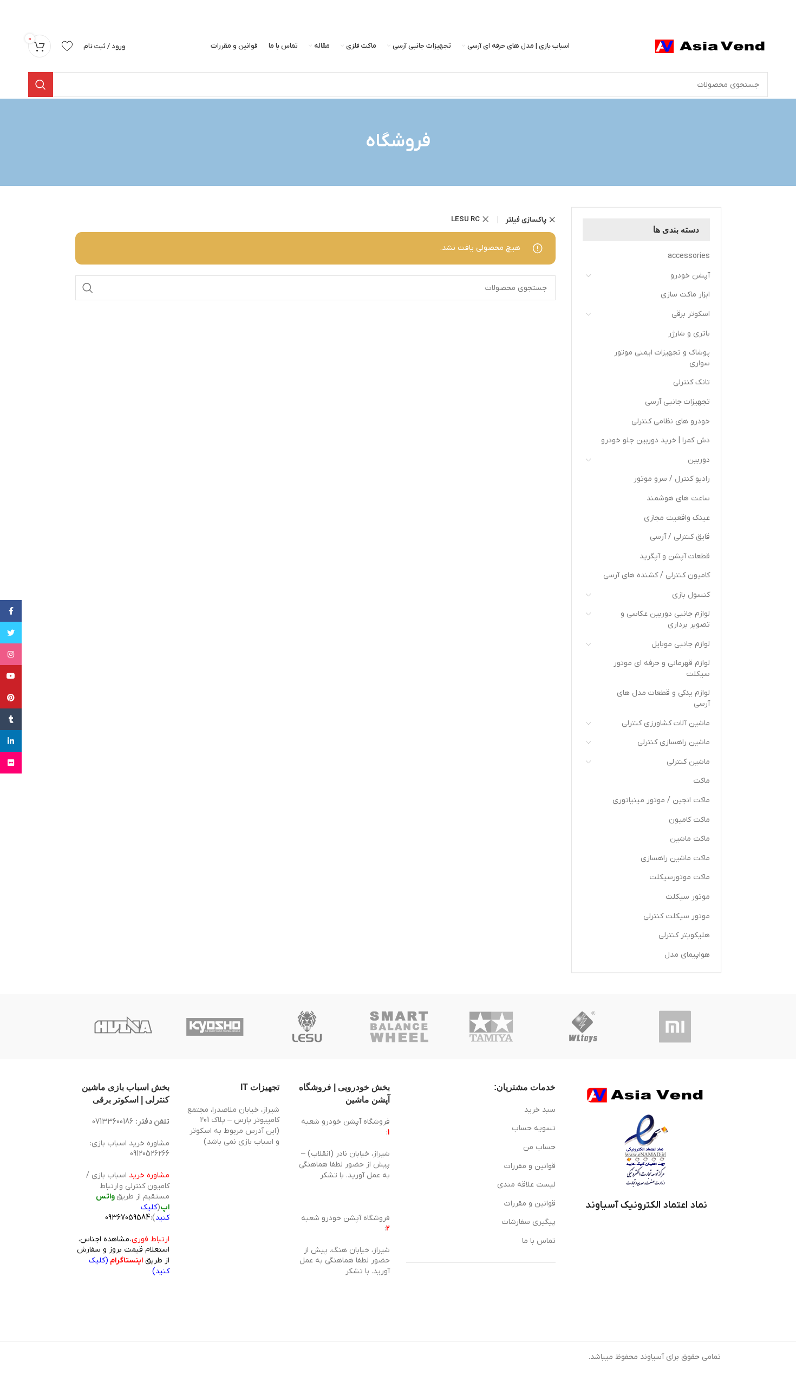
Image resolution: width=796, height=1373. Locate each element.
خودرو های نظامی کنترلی (670, 421)
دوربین (699, 460)
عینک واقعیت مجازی (677, 518)
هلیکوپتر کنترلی (684, 935)
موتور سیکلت (687, 897)
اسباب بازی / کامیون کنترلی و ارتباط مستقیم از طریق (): (127, 1196)
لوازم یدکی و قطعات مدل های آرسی (663, 698)
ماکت (701, 781)
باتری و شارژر (689, 333)
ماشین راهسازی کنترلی (673, 742)
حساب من (539, 1147)
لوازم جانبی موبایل (680, 644)
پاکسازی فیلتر (526, 219)
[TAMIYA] (491, 1027)
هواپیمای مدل (687, 955)
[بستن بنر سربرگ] (13, 11)
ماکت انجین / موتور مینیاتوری (661, 800)
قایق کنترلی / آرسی (680, 537)
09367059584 (127, 1218)
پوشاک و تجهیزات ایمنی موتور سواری (662, 358)
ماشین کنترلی (688, 762)
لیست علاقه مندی (526, 1184)
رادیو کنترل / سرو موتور (672, 479)
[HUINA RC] (123, 1027)
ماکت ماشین (690, 839)
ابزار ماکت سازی (685, 294)
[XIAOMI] (676, 1027)
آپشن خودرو (690, 275)
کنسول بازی (691, 595)
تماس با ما (539, 1241)
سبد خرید (540, 1110)
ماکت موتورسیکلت (679, 877)
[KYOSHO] (215, 1027)
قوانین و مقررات (530, 1166)
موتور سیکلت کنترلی (676, 916)
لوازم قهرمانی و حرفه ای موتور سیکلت (662, 668)
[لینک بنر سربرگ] (414, 11)
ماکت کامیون (689, 820)
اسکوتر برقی (690, 314)
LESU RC (465, 219)
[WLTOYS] (583, 1027)
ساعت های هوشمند (678, 498)
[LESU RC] (307, 1027)
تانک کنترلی (691, 382)
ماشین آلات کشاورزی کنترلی (666, 723)
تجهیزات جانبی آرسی (677, 402)
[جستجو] (40, 84)
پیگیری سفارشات (529, 1222)
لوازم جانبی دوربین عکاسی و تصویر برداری (665, 619)
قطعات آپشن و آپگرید (675, 556)
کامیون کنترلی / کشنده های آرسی (656, 575)
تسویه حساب (534, 1128)
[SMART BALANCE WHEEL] (399, 1027)
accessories (689, 256)
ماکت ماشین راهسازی (675, 858)
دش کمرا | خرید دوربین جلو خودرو (655, 440)
